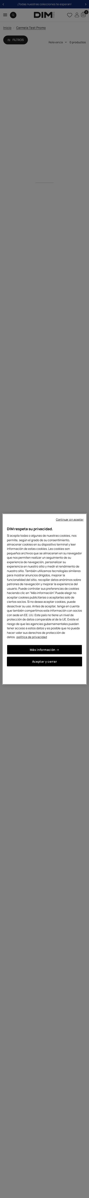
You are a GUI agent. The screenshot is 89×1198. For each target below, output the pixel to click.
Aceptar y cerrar (44, 661)
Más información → (44, 650)
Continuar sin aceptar (70, 519)
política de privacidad (31, 637)
